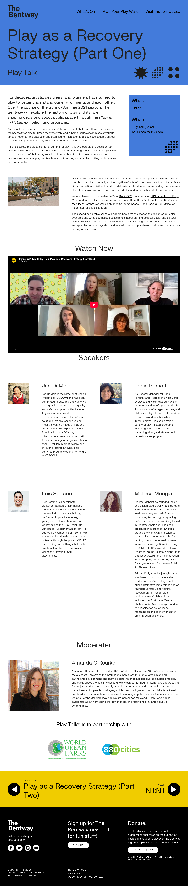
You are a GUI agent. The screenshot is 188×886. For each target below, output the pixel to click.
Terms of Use (77, 870)
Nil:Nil (155, 790)
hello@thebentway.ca (20, 836)
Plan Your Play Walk (120, 11)
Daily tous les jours (104, 200)
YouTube (37, 848)
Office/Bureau (94, 877)
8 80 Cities (58, 150)
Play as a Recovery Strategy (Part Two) (79, 791)
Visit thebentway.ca (162, 11)
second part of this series (92, 214)
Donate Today (143, 850)
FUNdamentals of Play (164, 196)
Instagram (29, 848)
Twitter (20, 848)
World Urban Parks (37, 150)
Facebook (12, 848)
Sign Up (78, 845)
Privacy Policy (78, 873)
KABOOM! (125, 196)
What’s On (85, 11)
